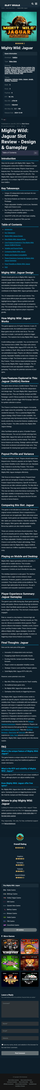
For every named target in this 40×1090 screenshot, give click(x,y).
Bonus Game (16, 67)
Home (2, 8)
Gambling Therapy (20, 1086)
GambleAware (32, 1084)
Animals (15, 79)
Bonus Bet (8, 67)
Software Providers (12, 1082)
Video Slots (13, 61)
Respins (14, 72)
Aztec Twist (14, 735)
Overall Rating (20, 844)
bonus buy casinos (31, 810)
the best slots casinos (8, 816)
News (31, 1082)
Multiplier (14, 70)
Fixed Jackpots (26, 69)
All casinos (20, 930)
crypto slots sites (28, 813)
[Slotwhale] (12, 5)
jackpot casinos (6, 813)
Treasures (14, 81)
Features (20, 869)
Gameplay (20, 863)
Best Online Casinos (13, 1080)
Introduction (8, 229)
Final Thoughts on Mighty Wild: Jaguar (17, 264)
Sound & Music (20, 875)
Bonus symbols (26, 67)
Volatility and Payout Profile (14, 248)
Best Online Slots (10, 8)
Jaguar (25, 79)
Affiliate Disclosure (8, 1084)
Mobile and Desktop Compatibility (16, 255)
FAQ (6, 267)
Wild (21, 73)
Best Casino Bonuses (26, 1080)
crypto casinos (17, 813)
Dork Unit (22, 732)
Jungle (30, 79)
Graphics (20, 856)
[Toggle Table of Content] (34, 153)
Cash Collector (15, 69)
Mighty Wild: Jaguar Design (14, 236)
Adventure (8, 79)
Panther (7, 81)
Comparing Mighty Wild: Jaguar (15, 251)
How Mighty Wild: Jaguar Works (15, 239)
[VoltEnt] (4, 119)
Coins (20, 79)
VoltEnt (14, 57)
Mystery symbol (23, 70)
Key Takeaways (10, 233)
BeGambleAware (9, 824)
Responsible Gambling (21, 1084)
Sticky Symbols (14, 73)
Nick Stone (25, 124)
